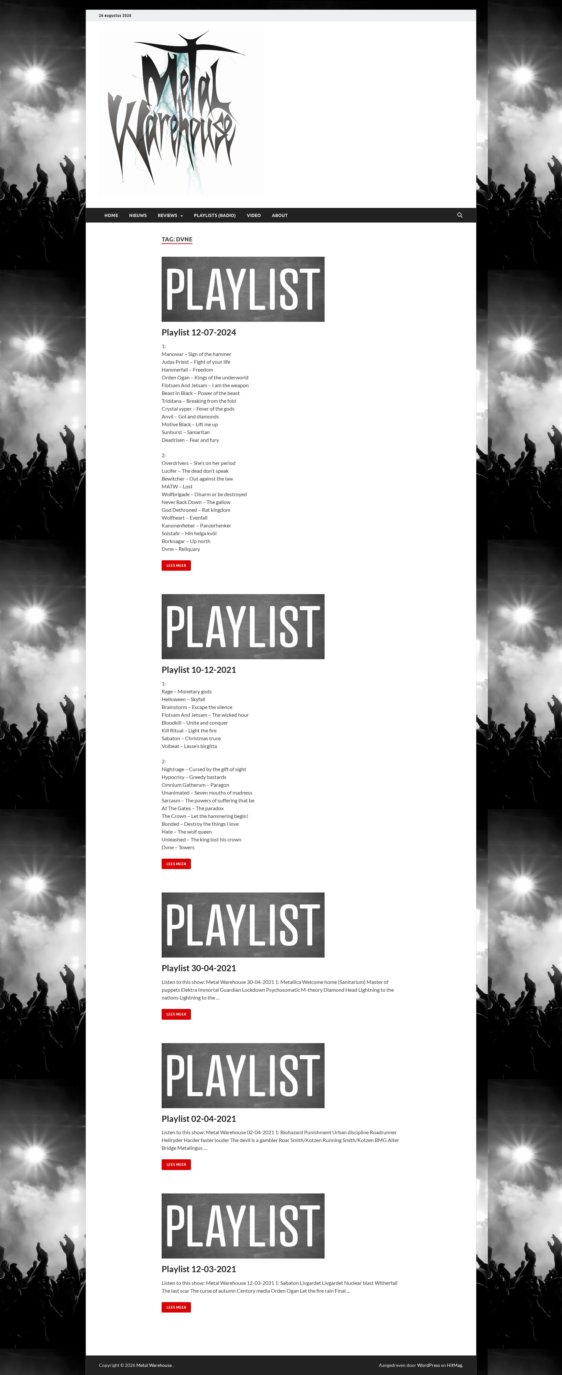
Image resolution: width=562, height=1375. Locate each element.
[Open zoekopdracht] (460, 215)
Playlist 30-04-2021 (199, 968)
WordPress (428, 1365)
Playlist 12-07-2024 (199, 332)
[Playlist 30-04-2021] (281, 925)
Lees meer (174, 564)
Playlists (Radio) (215, 215)
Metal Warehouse (154, 1365)
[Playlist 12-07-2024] (281, 289)
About (280, 215)
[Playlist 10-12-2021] (281, 626)
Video (254, 215)
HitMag (454, 1365)
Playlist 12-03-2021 (199, 1269)
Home (111, 215)
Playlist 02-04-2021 (199, 1118)
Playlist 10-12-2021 (199, 669)
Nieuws (138, 215)
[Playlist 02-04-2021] (281, 1075)
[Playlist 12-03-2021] (281, 1226)
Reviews (167, 215)
